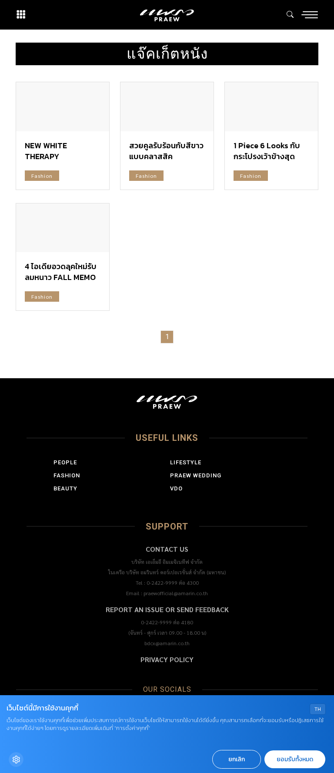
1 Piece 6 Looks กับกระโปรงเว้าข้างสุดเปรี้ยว (267, 156)
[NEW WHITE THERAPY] (62, 106)
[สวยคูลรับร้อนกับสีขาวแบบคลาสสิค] (167, 106)
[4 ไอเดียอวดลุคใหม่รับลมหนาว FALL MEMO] (62, 227)
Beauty (65, 488)
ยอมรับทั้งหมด (295, 759)
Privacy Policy (167, 659)
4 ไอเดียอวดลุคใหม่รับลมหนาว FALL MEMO (61, 271)
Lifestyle (185, 462)
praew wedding (195, 475)
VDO (176, 488)
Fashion (42, 175)
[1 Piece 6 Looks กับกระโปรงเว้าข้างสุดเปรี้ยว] (271, 106)
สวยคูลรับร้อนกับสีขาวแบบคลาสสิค (166, 151)
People (65, 462)
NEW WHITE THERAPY (46, 151)
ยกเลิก (236, 759)
